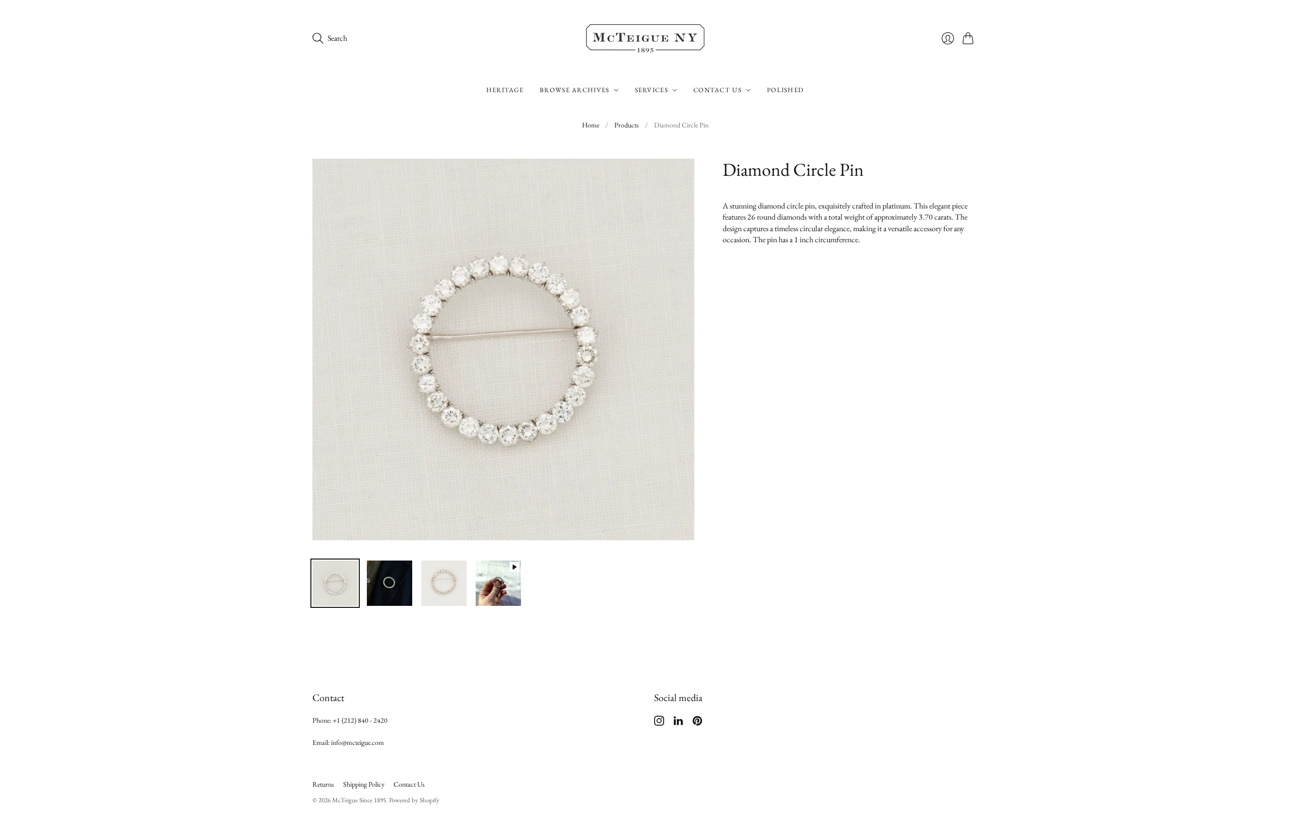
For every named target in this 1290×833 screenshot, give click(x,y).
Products (626, 124)
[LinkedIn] (678, 723)
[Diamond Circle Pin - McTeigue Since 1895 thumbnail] (335, 583)
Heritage (505, 90)
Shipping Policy (363, 784)
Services (651, 90)
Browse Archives (575, 90)
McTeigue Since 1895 (359, 800)
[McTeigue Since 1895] (645, 38)
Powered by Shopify (414, 800)
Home (590, 124)
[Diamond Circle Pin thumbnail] (498, 583)
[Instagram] (659, 723)
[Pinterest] (697, 723)
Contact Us (717, 90)
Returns (323, 784)
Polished (785, 90)
